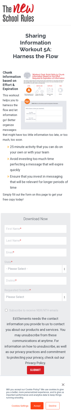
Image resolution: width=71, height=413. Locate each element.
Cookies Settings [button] (20, 405)
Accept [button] (37, 405)
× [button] (63, 383)
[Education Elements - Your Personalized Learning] (18, 12)
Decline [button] (52, 405)
